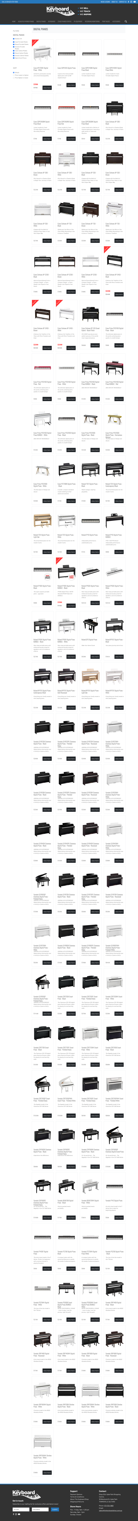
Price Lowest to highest (21, 75)
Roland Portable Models (21, 44)
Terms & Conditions (77, 1497)
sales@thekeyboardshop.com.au (110, 1510)
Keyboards (51, 21)
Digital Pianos (41, 21)
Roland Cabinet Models (21, 53)
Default (17, 72)
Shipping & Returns (77, 1502)
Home (13, 21)
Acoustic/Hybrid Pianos (26, 21)
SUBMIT (55, 1509)
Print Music (106, 21)
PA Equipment (78, 21)
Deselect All (18, 38)
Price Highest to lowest (21, 78)
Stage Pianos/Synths (64, 21)
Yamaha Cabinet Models (21, 55)
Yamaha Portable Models (20, 47)
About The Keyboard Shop (79, 1499)
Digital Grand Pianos (20, 58)
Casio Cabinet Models (21, 51)
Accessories (116, 21)
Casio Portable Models (21, 42)
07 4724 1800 (108, 1506)
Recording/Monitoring (92, 21)
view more (47, 88)
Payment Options (76, 1494)
